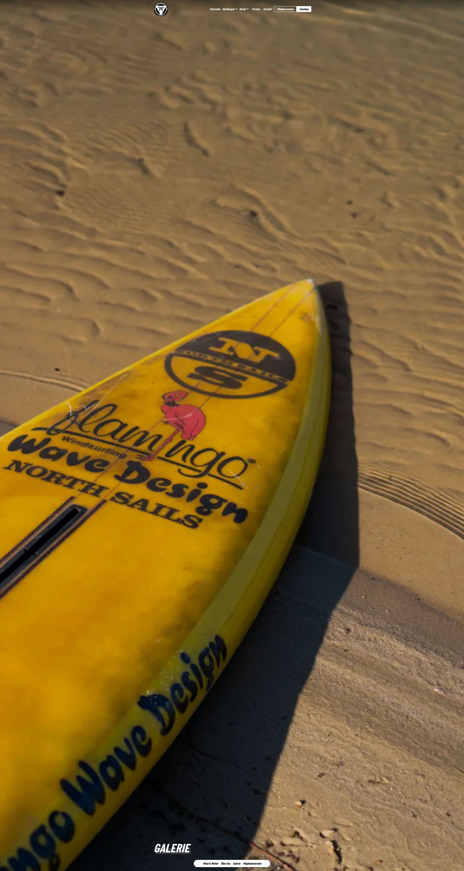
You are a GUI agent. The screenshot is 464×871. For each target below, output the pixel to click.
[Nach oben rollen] (459, 866)
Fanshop (303, 9)
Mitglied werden (285, 9)
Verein (242, 9)
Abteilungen (228, 9)
